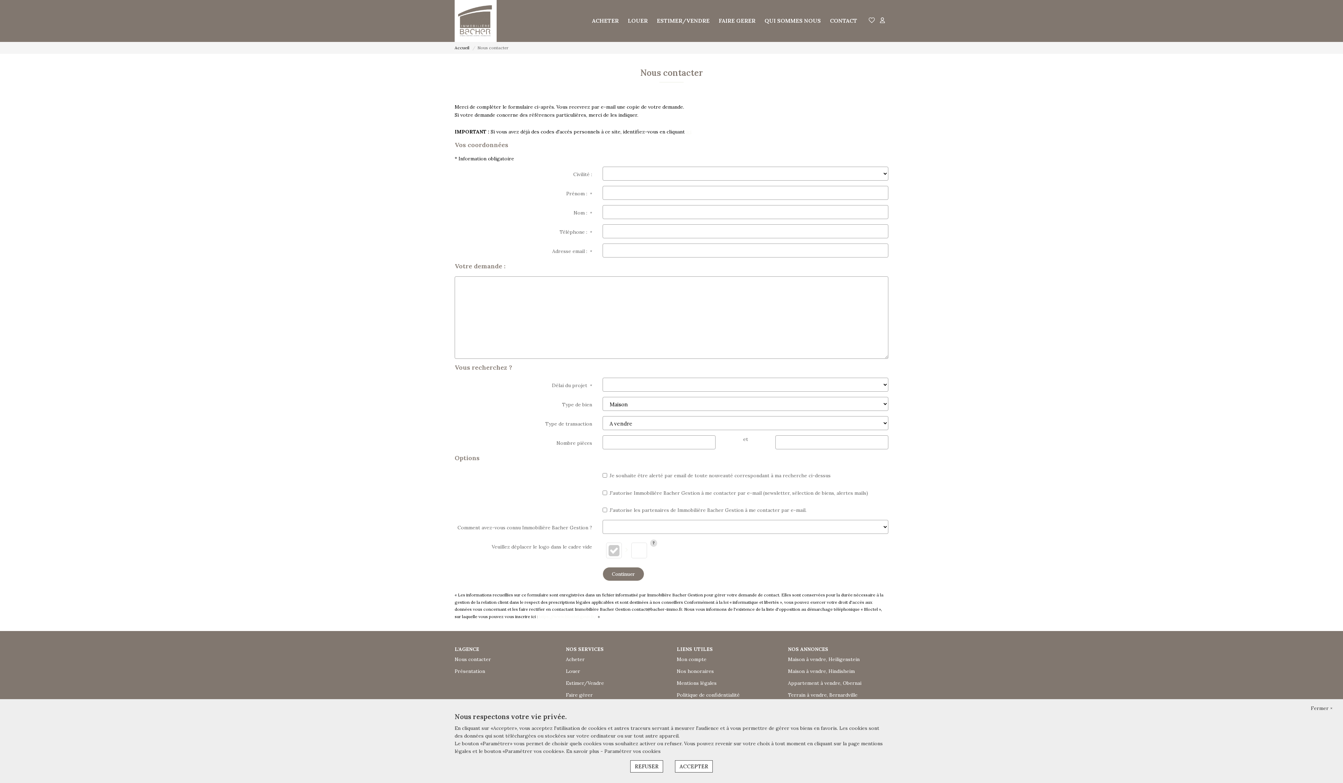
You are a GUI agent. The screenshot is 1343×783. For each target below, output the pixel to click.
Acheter (575, 659)
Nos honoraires (695, 671)
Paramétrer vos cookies (632, 751)
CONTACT (843, 20)
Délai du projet (572, 385)
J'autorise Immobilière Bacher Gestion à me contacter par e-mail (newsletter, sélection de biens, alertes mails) (739, 493)
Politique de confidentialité (708, 695)
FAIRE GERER (737, 20)
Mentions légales (697, 683)
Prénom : (579, 193)
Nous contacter (473, 659)
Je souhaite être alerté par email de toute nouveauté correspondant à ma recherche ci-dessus (720, 475)
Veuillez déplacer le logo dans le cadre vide (542, 547)
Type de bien (577, 404)
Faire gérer (579, 695)
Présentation (470, 671)
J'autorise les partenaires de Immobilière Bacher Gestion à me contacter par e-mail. (708, 510)
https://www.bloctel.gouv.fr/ (568, 616)
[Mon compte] (882, 21)
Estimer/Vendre (585, 683)
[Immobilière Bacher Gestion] (476, 21)
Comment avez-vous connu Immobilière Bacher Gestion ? (524, 527)
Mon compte (691, 659)
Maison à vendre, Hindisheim (821, 671)
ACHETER (605, 20)
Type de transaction (568, 424)
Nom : (583, 213)
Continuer (623, 574)
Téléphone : (576, 232)
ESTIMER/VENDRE (683, 20)
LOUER (638, 20)
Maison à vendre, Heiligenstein (824, 659)
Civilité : (582, 174)
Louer (573, 671)
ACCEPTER (694, 766)
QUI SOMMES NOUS (793, 20)
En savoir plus (583, 751)
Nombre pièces (574, 443)
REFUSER (647, 766)
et (745, 439)
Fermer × (1322, 708)
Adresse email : (572, 251)
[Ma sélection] (872, 21)
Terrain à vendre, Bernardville (823, 695)
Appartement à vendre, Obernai (824, 683)
